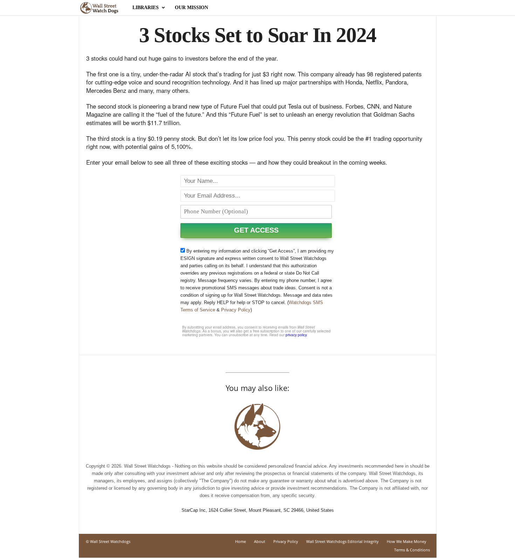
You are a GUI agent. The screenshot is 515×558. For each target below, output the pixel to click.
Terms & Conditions (412, 549)
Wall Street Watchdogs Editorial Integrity (342, 541)
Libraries (145, 7)
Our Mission (191, 7)
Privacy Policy (235, 309)
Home (240, 541)
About (259, 541)
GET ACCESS (256, 230)
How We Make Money (406, 541)
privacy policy (296, 334)
